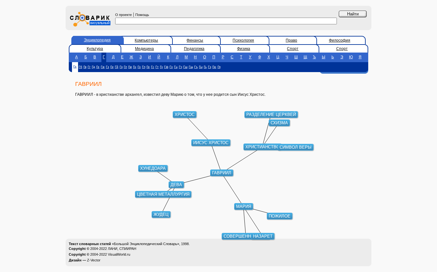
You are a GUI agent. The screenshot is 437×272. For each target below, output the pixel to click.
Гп (143, 67)
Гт (157, 67)
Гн (134, 67)
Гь (205, 67)
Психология (243, 40)
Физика (243, 48)
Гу (161, 67)
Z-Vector (93, 260)
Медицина (144, 48)
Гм (130, 67)
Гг (89, 67)
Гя (219, 67)
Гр (148, 67)
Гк (121, 67)
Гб (80, 67)
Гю (214, 67)
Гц (176, 67)
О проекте (123, 15)
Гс (152, 67)
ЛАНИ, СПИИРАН (122, 249)
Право (291, 40)
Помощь (142, 15)
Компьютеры (146, 40)
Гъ (196, 67)
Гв (84, 67)
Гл (125, 67)
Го (139, 67)
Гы (201, 67)
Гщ (191, 67)
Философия (339, 40)
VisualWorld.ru (119, 254)
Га (74, 66)
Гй (116, 67)
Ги (112, 67)
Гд (93, 67)
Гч (180, 67)
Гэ (209, 67)
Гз (107, 67)
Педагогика (194, 48)
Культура (95, 48)
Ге (97, 67)
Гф (166, 67)
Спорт (292, 48)
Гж (103, 67)
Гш (185, 67)
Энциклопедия (97, 40)
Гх (171, 67)
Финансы (195, 40)
